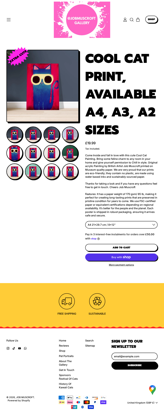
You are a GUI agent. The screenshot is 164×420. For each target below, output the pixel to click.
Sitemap (90, 345)
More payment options (121, 264)
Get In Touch (66, 370)
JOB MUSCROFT (25, 397)
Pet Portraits (66, 356)
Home (62, 340)
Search (89, 340)
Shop (62, 350)
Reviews (64, 345)
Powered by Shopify (19, 400)
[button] (131, 19)
